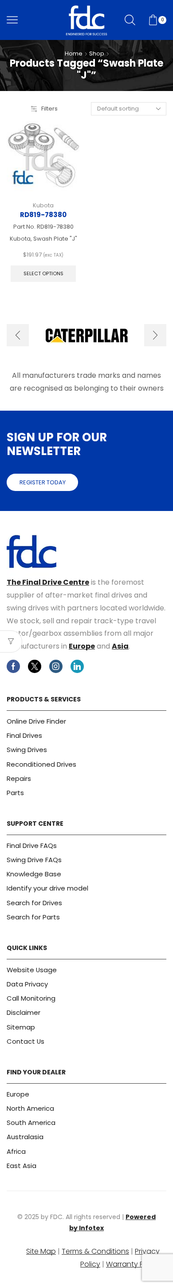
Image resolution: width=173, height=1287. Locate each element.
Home (74, 54)
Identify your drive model (47, 888)
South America (31, 1122)
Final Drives (24, 735)
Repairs (19, 778)
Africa (16, 1151)
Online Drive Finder (36, 721)
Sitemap (21, 1027)
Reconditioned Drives (41, 764)
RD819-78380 (43, 214)
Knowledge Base (34, 874)
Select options (43, 273)
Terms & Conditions (95, 1251)
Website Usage (32, 969)
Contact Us (25, 1041)
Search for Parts (33, 917)
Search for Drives (34, 902)
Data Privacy (27, 984)
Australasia (25, 1136)
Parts (15, 792)
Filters (49, 109)
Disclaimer (23, 1012)
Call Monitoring (31, 998)
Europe (82, 646)
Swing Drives (27, 749)
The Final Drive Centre (48, 582)
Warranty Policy (133, 1264)
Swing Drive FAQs (34, 859)
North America (30, 1108)
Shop (96, 54)
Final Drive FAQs (32, 845)
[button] (18, 335)
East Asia (21, 1165)
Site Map (41, 1251)
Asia (120, 646)
